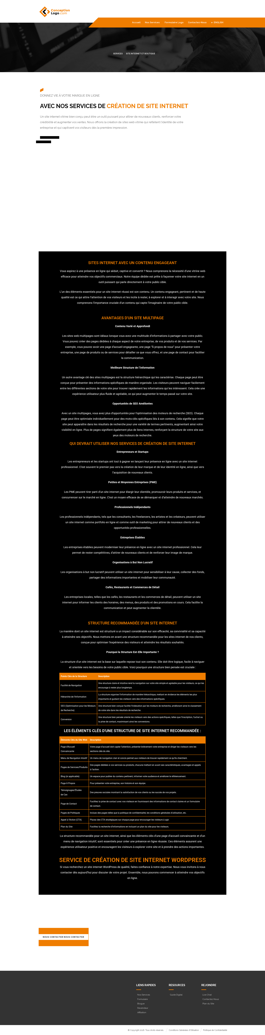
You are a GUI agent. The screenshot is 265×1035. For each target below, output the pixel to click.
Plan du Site (208, 1003)
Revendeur (142, 1008)
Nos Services (143, 995)
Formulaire (142, 999)
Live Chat (207, 995)
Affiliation (141, 1012)
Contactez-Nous (210, 999)
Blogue (141, 1003)
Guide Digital (176, 995)
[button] (50, 999)
